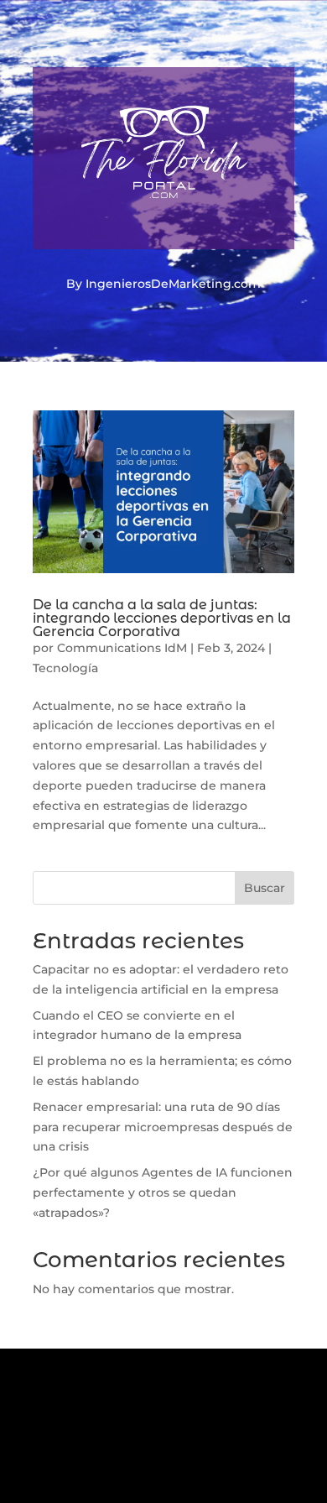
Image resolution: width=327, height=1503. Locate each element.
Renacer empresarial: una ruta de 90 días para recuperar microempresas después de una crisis (163, 1127)
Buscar (264, 887)
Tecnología (65, 668)
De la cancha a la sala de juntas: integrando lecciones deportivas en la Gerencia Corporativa (162, 618)
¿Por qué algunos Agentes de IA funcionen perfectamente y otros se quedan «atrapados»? (163, 1192)
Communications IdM (122, 647)
